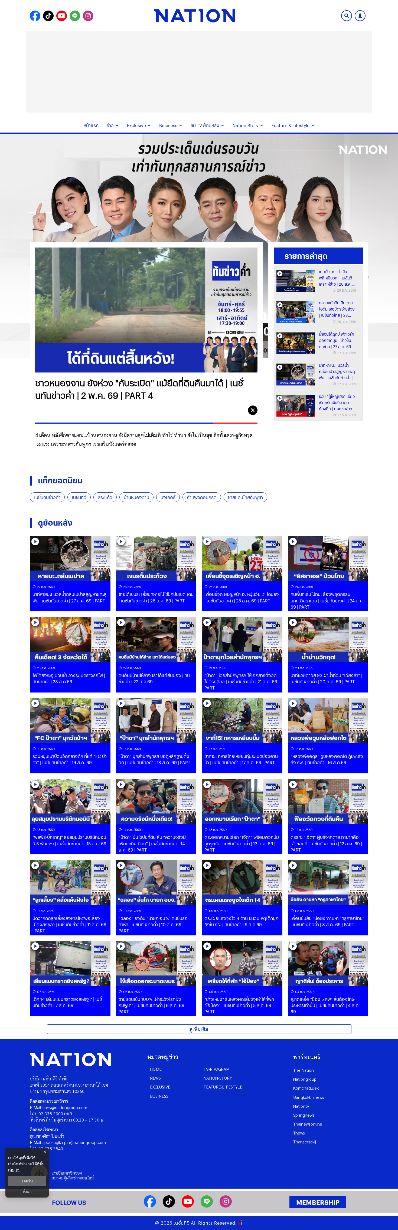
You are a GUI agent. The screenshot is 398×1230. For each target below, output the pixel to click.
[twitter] (252, 410)
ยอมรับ (27, 1181)
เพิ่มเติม (14, 1170)
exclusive (160, 1087)
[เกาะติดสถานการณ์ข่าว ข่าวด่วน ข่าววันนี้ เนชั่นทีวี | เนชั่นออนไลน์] (194, 15)
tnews (299, 1133)
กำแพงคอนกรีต (202, 497)
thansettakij (304, 1142)
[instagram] (226, 1206)
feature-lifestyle (223, 1087)
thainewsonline (307, 1124)
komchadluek (306, 1088)
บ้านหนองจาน (136, 497)
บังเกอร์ (168, 497)
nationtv (301, 1106)
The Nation (303, 1070)
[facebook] (228, 410)
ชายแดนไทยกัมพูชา (245, 497)
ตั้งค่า (27, 1192)
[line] (240, 410)
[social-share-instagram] (88, 16)
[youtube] (188, 1206)
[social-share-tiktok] (48, 16)
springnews (303, 1115)
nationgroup (305, 1079)
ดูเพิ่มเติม (199, 1029)
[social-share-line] (75, 16)
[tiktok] (169, 1206)
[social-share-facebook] (35, 16)
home (156, 1069)
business (159, 1096)
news (155, 1078)
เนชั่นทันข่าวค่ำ (47, 497)
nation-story (218, 1078)
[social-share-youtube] (61, 16)
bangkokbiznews (308, 1097)
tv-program (217, 1069)
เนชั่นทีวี (79, 497)
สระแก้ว (105, 497)
